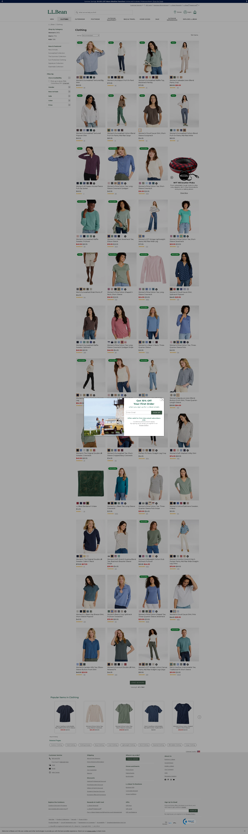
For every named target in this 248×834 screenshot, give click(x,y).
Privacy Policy (144, 425)
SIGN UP (156, 412)
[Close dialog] (162, 399)
